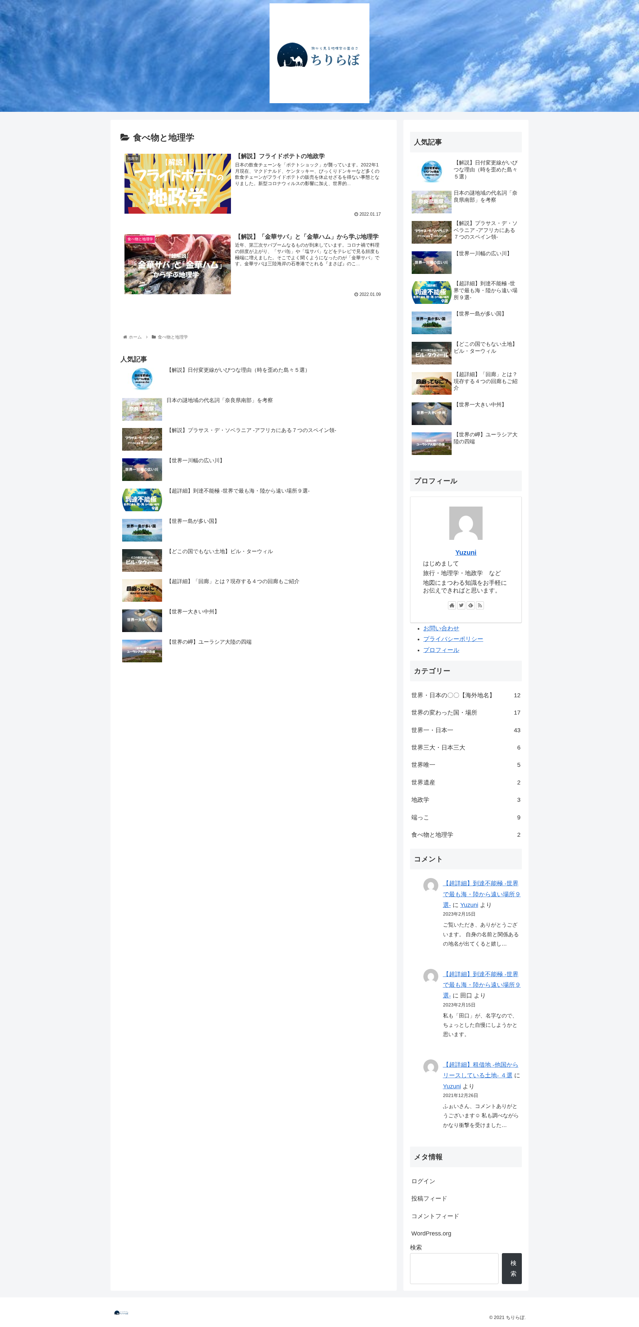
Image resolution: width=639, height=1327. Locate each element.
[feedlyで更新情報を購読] (471, 605)
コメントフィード (435, 1216)
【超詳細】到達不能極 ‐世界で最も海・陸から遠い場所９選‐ (482, 894)
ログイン (423, 1181)
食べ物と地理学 (466, 834)
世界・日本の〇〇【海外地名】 (466, 695)
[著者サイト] (452, 605)
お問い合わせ (441, 628)
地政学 (466, 799)
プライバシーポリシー (453, 639)
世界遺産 (466, 782)
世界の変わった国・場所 (466, 712)
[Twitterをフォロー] (461, 605)
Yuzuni (466, 552)
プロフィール (441, 650)
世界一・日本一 (466, 730)
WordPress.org (431, 1233)
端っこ (466, 817)
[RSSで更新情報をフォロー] (480, 605)
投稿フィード (429, 1198)
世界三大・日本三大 (466, 747)
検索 (416, 1247)
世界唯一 (466, 765)
